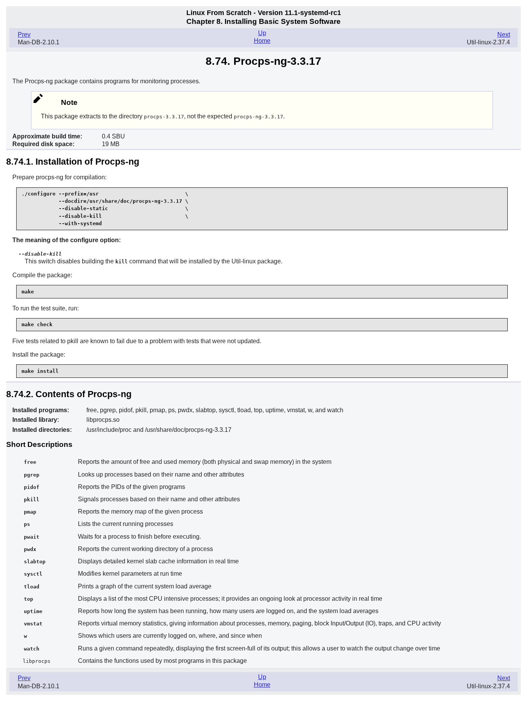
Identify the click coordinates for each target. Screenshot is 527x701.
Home (262, 40)
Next (503, 34)
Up (262, 33)
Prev (24, 34)
